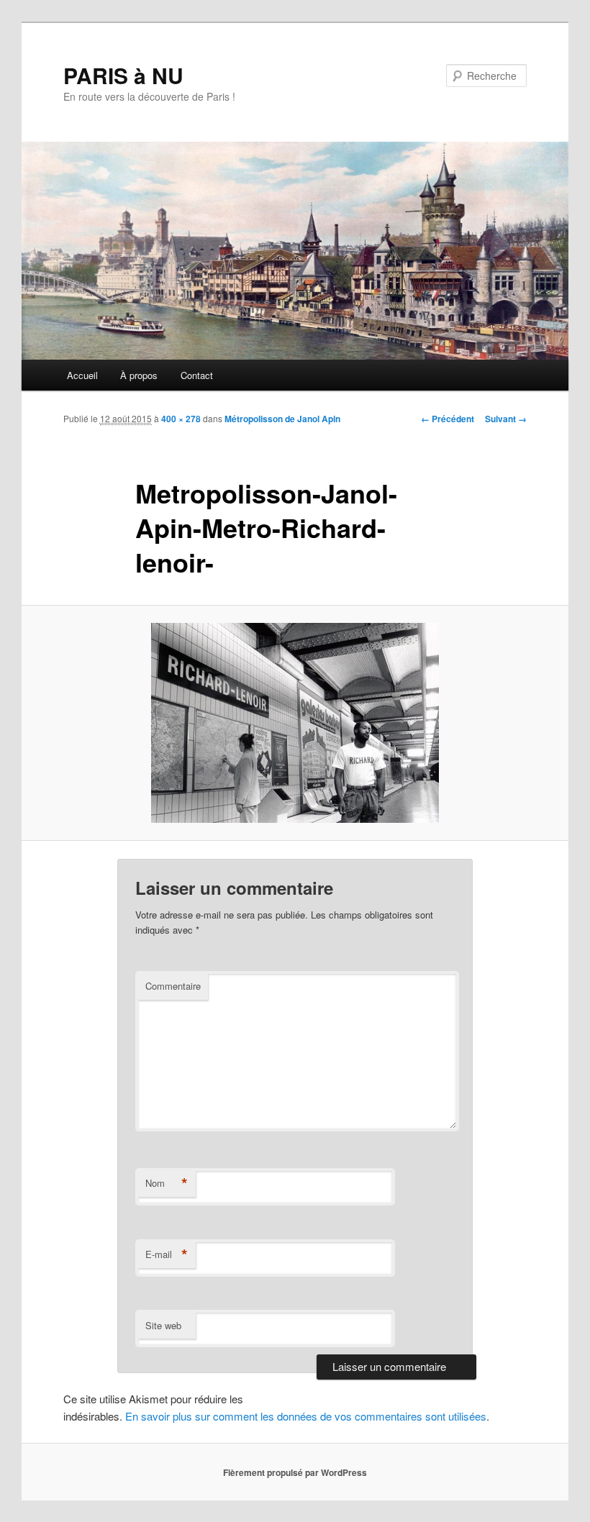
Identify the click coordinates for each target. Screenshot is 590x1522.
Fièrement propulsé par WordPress (295, 1472)
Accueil (82, 375)
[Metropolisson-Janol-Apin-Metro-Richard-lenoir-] (295, 723)
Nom (166, 1183)
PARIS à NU (123, 75)
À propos (139, 375)
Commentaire (173, 986)
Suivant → (506, 418)
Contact (197, 375)
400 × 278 (181, 418)
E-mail (166, 1254)
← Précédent (447, 418)
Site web (163, 1325)
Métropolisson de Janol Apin (282, 418)
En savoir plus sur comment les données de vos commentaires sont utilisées (305, 1415)
